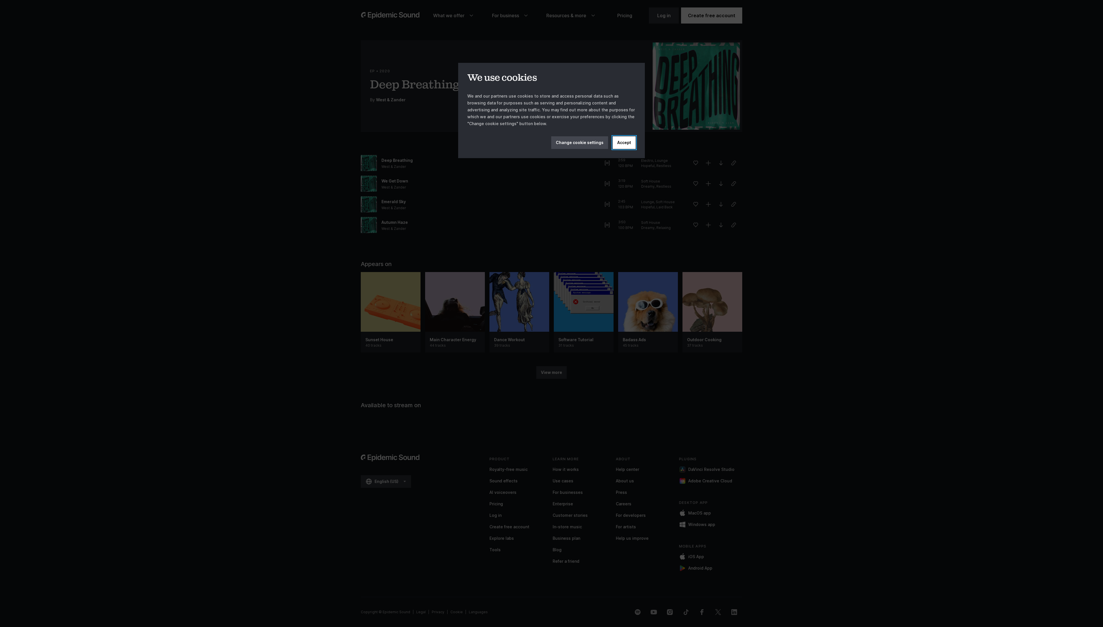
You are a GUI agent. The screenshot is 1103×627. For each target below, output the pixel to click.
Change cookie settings (579, 142)
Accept (624, 142)
